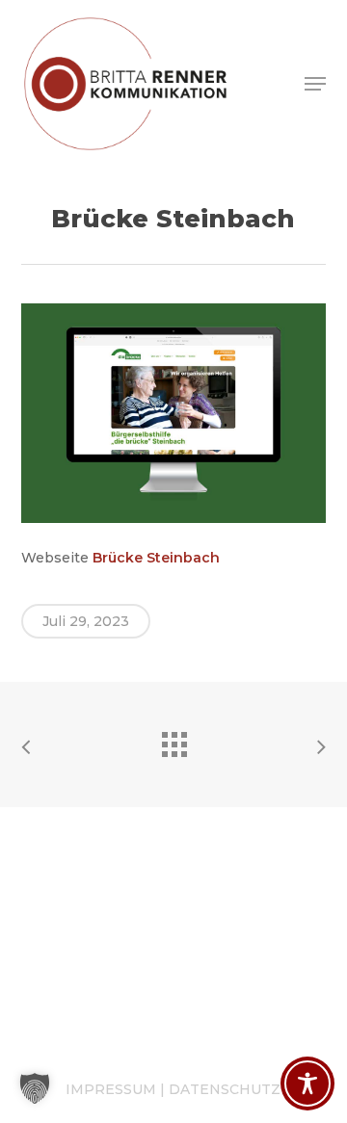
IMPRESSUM (111, 1089)
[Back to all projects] (173, 739)
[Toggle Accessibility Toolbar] (307, 1083)
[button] (315, 83)
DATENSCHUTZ (224, 1089)
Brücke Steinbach (156, 557)
